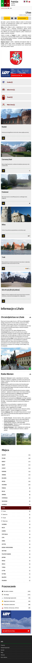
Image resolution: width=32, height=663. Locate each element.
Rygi (12, 338)
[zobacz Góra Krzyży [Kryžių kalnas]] (3, 301)
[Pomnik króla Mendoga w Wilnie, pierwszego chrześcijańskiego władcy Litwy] (16, 359)
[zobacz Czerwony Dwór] (3, 170)
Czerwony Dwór (7, 159)
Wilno (4, 224)
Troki (3, 257)
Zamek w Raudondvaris (9, 421)
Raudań (4, 127)
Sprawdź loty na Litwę (6, 611)
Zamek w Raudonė (8, 424)
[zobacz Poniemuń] (3, 203)
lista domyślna (7, 18)
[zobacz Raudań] (3, 138)
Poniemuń (5, 192)
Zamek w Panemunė (9, 427)
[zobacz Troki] (3, 268)
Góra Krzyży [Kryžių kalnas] (10, 290)
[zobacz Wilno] (3, 235)
